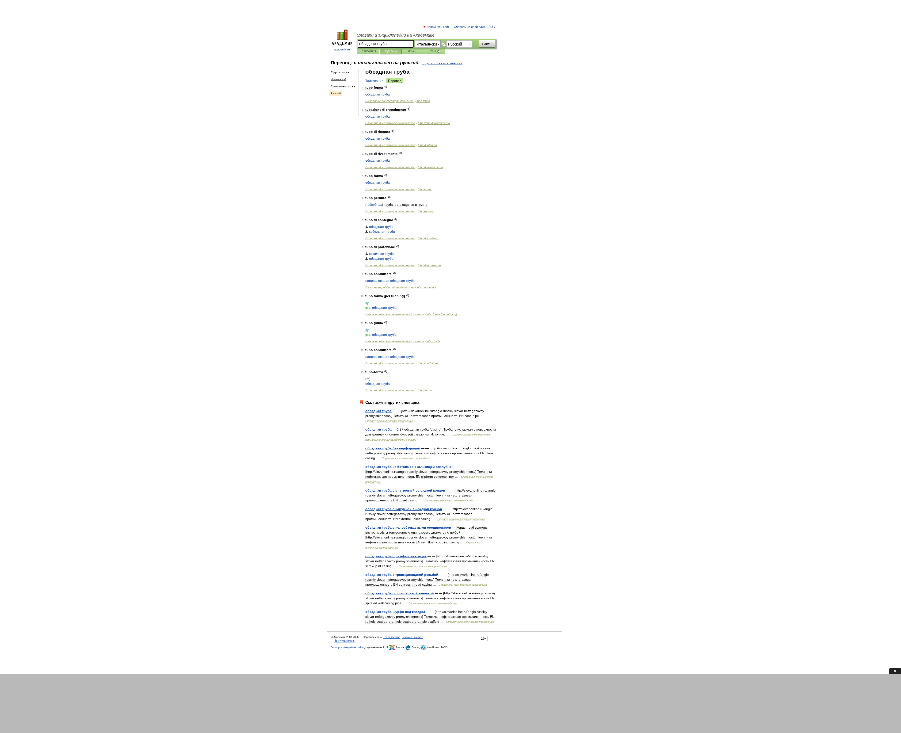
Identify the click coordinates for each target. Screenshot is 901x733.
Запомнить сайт (438, 27)
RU (491, 27)
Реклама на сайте (412, 637)
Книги (412, 51)
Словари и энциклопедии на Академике (396, 35)
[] (442, 314)
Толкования (368, 51)
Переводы (390, 51)
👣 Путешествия (344, 640)
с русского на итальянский (442, 63)
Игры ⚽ (434, 51)
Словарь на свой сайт (469, 27)
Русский (336, 93)
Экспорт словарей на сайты (347, 647)
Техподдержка (391, 637)
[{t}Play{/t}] (385, 87)
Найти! (487, 44)
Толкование (374, 81)
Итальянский (338, 79)
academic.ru (342, 49)
